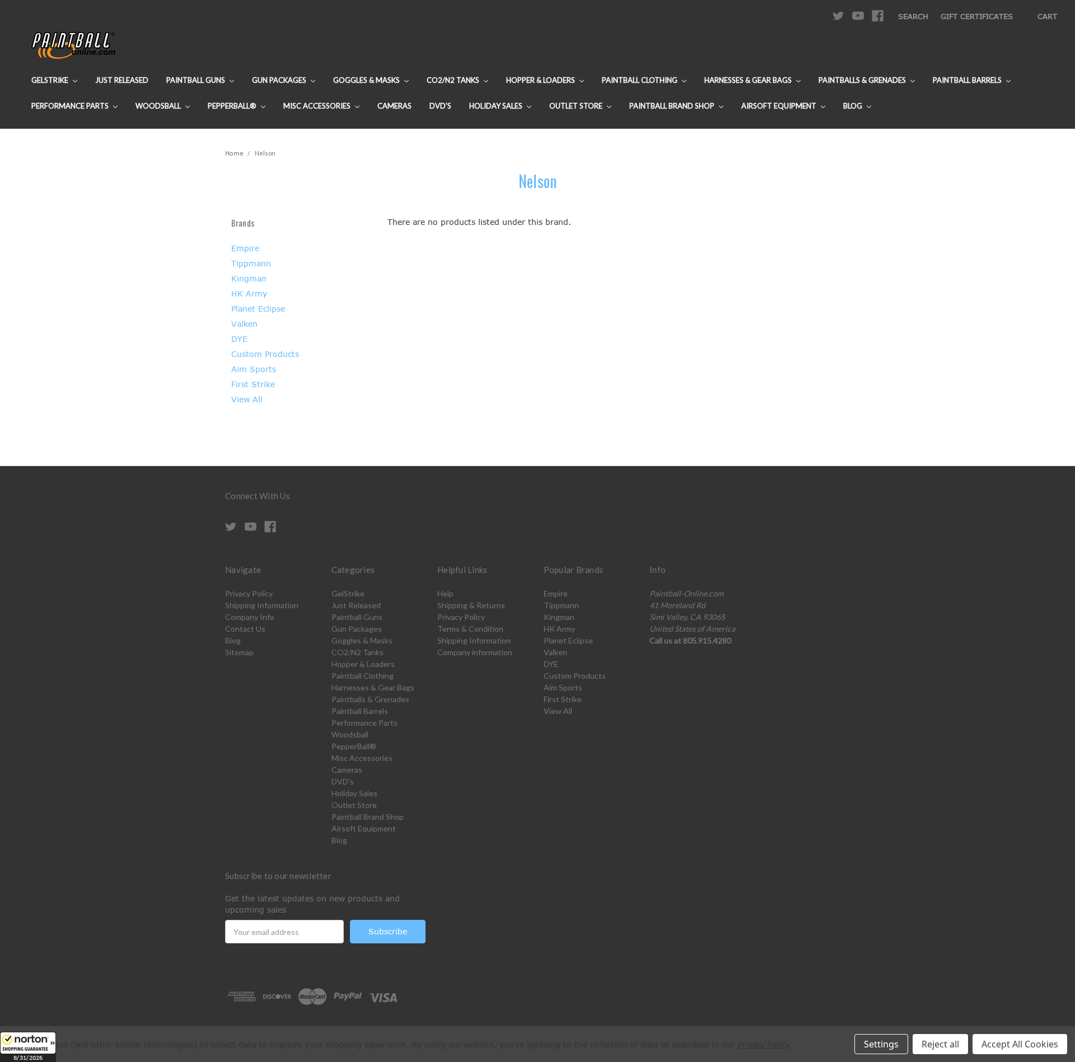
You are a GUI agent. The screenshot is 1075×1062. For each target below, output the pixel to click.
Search (913, 16)
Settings (881, 1044)
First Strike (253, 384)
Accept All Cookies (1019, 1044)
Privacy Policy (249, 593)
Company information (474, 652)
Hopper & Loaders (541, 80)
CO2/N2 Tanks (454, 80)
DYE (239, 339)
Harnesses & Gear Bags (748, 80)
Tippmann (251, 263)
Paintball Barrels (968, 80)
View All (247, 399)
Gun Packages (280, 80)
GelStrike (50, 80)
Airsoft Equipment (779, 105)
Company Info (249, 617)
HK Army (249, 293)
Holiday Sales (496, 105)
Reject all (940, 1044)
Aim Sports (253, 369)
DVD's (440, 105)
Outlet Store (576, 105)
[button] (28, 1047)
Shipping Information (261, 605)
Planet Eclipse (258, 308)
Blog (853, 105)
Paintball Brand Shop (672, 105)
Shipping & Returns (471, 605)
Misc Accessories (317, 105)
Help (445, 593)
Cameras (394, 105)
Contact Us (245, 628)
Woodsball (159, 105)
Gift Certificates (977, 16)
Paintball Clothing (640, 80)
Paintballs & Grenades (863, 80)
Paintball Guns (196, 80)
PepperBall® (233, 105)
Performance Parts (70, 105)
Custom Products (265, 354)
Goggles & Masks (367, 80)
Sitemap (239, 652)
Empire (245, 248)
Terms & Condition (470, 628)
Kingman (249, 278)
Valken (244, 323)
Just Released (121, 80)
